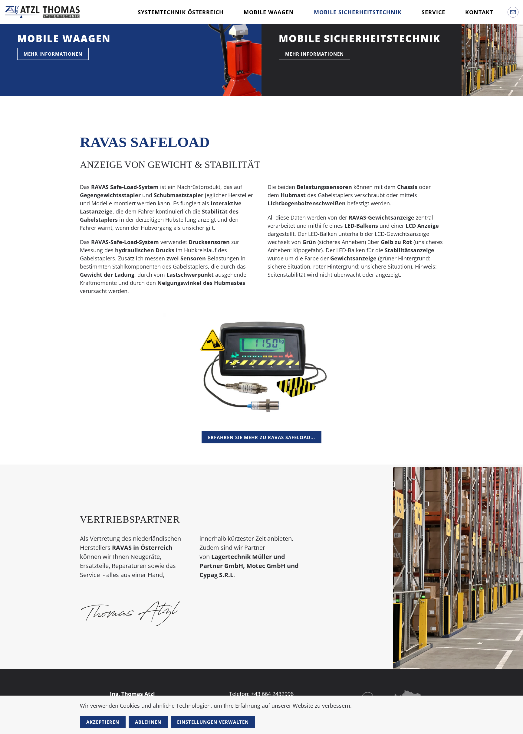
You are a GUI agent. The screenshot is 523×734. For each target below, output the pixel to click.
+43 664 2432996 (272, 693)
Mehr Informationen (53, 54)
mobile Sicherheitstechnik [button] (358, 12)
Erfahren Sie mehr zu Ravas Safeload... (261, 437)
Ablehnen (148, 722)
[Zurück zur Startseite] (42, 12)
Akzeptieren (102, 722)
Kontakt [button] (479, 12)
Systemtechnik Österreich (181, 12)
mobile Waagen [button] (269, 12)
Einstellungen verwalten (213, 722)
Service (433, 12)
